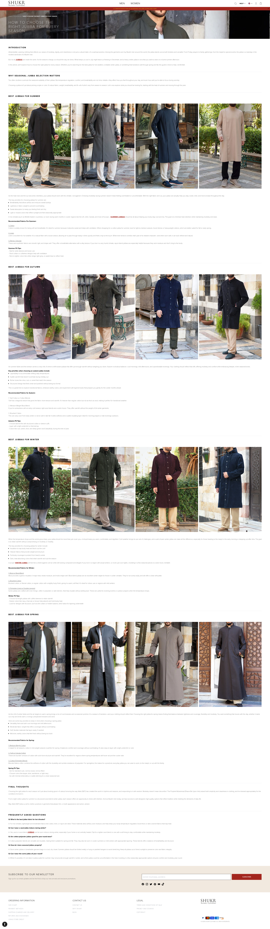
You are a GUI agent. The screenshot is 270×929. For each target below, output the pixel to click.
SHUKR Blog (17, 16)
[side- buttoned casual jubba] (135, 146)
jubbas (19, 59)
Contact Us (77, 905)
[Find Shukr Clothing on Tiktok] (163, 884)
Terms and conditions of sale (149, 905)
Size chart (12, 905)
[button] (4, 924)
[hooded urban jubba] (135, 489)
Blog (75, 912)
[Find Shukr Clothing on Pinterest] (155, 884)
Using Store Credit (16, 919)
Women (135, 3)
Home (10, 16)
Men (122, 3)
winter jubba (21, 563)
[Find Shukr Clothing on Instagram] (147, 884)
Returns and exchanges (18, 916)
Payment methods (15, 909)
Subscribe (246, 877)
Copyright (141, 912)
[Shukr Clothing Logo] (16, 3)
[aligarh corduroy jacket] (135, 316)
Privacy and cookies (145, 909)
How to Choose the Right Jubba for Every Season (40, 16)
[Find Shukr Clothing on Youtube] (159, 884)
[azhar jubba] (135, 664)
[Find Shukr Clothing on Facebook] (143, 884)
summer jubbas (118, 217)
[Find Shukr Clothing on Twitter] (151, 884)
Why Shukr (77, 909)
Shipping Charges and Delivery (21, 912)
